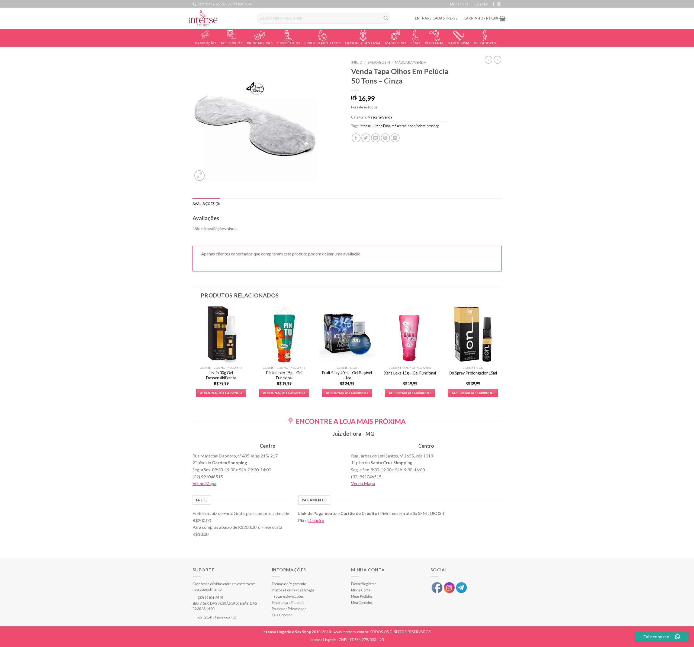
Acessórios (231, 43)
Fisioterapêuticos (322, 43)
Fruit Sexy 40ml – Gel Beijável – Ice (347, 375)
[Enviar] (386, 18)
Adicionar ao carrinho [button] (221, 393)
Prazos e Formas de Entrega (293, 590)
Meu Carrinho (361, 602)
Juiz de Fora (381, 126)
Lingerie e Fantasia (363, 43)
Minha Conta (360, 590)
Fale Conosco (282, 615)
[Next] (501, 356)
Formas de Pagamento (289, 584)
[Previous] (193, 356)
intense (365, 126)
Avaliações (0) (206, 203)
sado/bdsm (416, 126)
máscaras (398, 126)
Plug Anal (434, 43)
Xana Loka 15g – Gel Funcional (410, 373)
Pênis (415, 43)
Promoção (205, 43)
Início (356, 62)
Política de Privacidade (289, 609)
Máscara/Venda (410, 62)
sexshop (433, 126)
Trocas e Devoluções (288, 596)
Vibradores (485, 43)
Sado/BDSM (458, 43)
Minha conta (459, 4)
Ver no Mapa (204, 483)
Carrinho (481, 4)
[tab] (206, 203)
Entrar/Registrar (363, 584)
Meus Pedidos (361, 596)
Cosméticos (288, 43)
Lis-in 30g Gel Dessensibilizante (221, 375)
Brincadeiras (259, 43)
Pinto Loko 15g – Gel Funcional (284, 375)
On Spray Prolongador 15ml (473, 373)
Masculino (395, 43)
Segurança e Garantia (288, 602)
